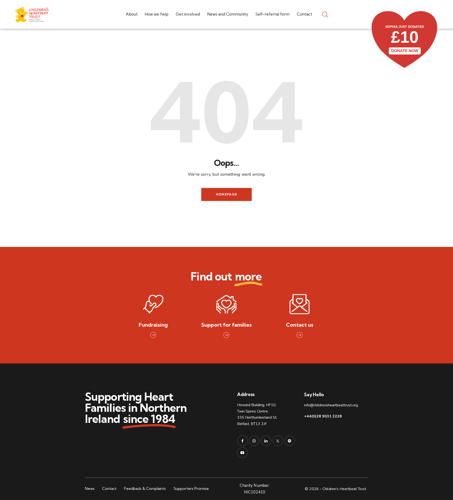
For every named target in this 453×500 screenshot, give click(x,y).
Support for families (226, 325)
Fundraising (153, 325)
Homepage (226, 194)
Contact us (299, 325)
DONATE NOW (404, 51)
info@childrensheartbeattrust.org (331, 405)
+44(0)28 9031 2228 (323, 416)
